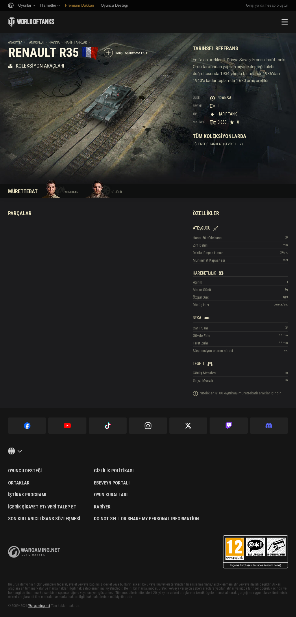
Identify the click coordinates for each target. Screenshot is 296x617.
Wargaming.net (39, 606)
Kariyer (102, 507)
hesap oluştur (276, 5)
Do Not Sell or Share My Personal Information (146, 518)
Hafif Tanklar (75, 42)
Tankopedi (35, 42)
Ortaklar (18, 483)
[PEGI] (255, 551)
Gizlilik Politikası (114, 471)
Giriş (250, 5)
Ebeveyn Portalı (112, 483)
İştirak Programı (27, 494)
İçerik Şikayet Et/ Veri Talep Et (42, 507)
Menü (284, 22)
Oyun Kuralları (110, 494)
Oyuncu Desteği (25, 471)
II (92, 42)
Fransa (54, 42)
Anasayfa (15, 42)
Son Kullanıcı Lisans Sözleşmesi (44, 518)
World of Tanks (31, 22)
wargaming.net (34, 551)
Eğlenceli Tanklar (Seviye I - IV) (218, 144)
